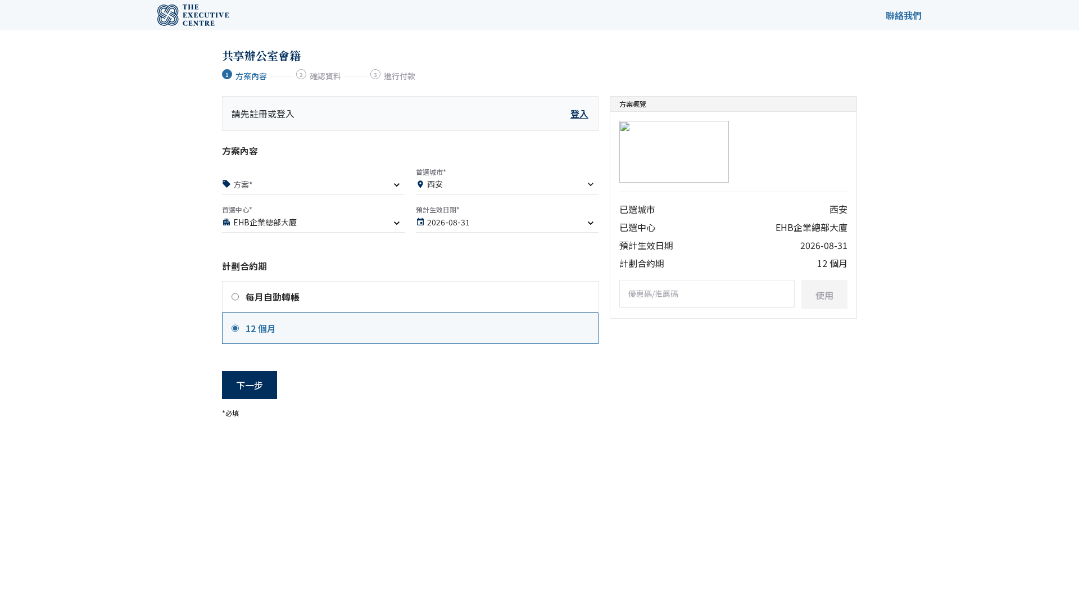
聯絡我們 (904, 15)
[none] (313, 186)
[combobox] (507, 186)
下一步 (249, 385)
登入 (579, 113)
